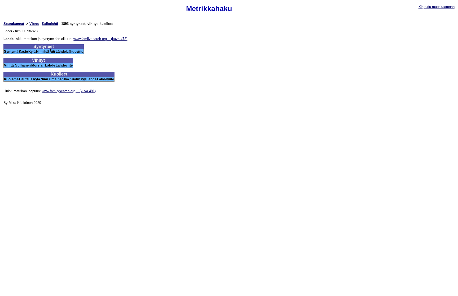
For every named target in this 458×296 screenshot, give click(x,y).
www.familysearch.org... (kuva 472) (100, 39)
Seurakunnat (13, 24)
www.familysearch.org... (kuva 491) (69, 91)
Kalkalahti (50, 24)
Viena (34, 24)
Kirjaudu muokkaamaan (437, 7)
